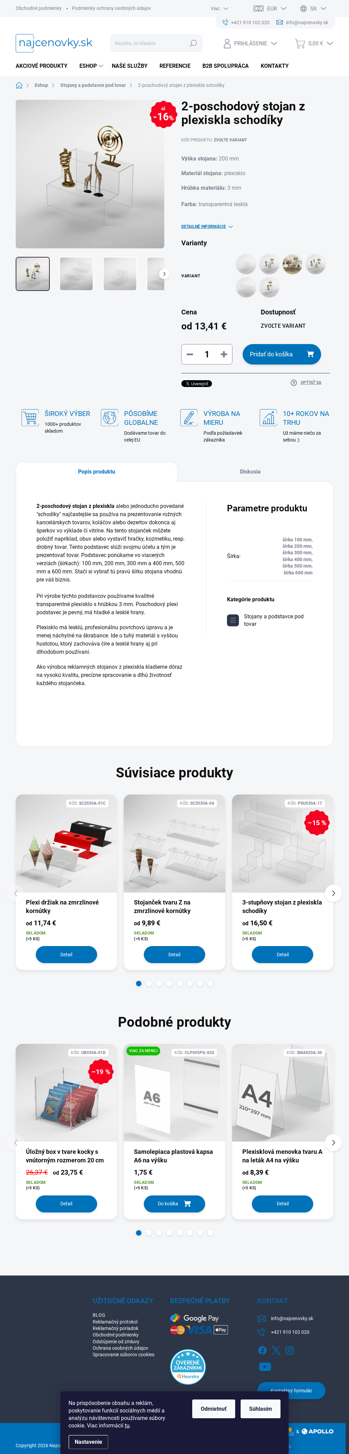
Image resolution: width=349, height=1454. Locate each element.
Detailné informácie (203, 226)
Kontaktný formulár (291, 1390)
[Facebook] (262, 1349)
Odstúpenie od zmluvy (116, 1341)
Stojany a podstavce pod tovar (274, 620)
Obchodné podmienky (39, 8)
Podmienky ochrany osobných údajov (111, 8)
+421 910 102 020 (290, 1332)
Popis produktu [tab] (96, 471)
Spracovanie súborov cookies (123, 1354)
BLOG (99, 1315)
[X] (276, 1349)
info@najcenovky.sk (292, 1318)
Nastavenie (88, 1442)
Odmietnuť (214, 1409)
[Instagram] (290, 1349)
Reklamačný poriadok (115, 1328)
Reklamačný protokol (115, 1322)
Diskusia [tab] (250, 471)
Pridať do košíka (271, 354)
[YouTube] (265, 1365)
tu (127, 1425)
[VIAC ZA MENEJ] (174, 1098)
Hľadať (193, 43)
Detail (66, 954)
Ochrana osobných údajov (120, 1348)
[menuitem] (44, 66)
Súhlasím (260, 1409)
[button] (139, 983)
